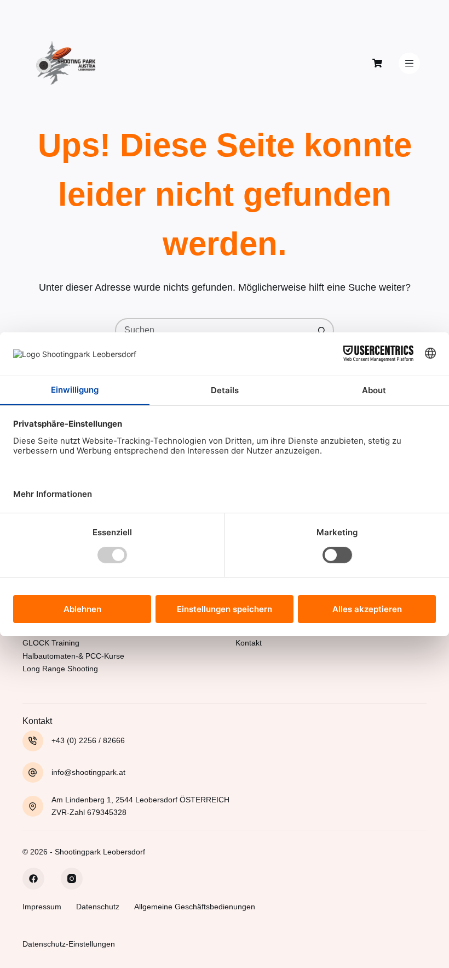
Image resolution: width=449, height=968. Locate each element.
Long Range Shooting (60, 668)
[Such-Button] (321, 330)
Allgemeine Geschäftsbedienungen (194, 906)
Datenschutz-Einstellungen (68, 943)
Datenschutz (97, 906)
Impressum (41, 906)
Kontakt (248, 642)
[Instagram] (72, 879)
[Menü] (409, 63)
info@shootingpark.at (88, 772)
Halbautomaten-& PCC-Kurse (73, 656)
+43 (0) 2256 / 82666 (88, 740)
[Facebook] (33, 879)
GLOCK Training (50, 642)
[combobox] (213, 330)
